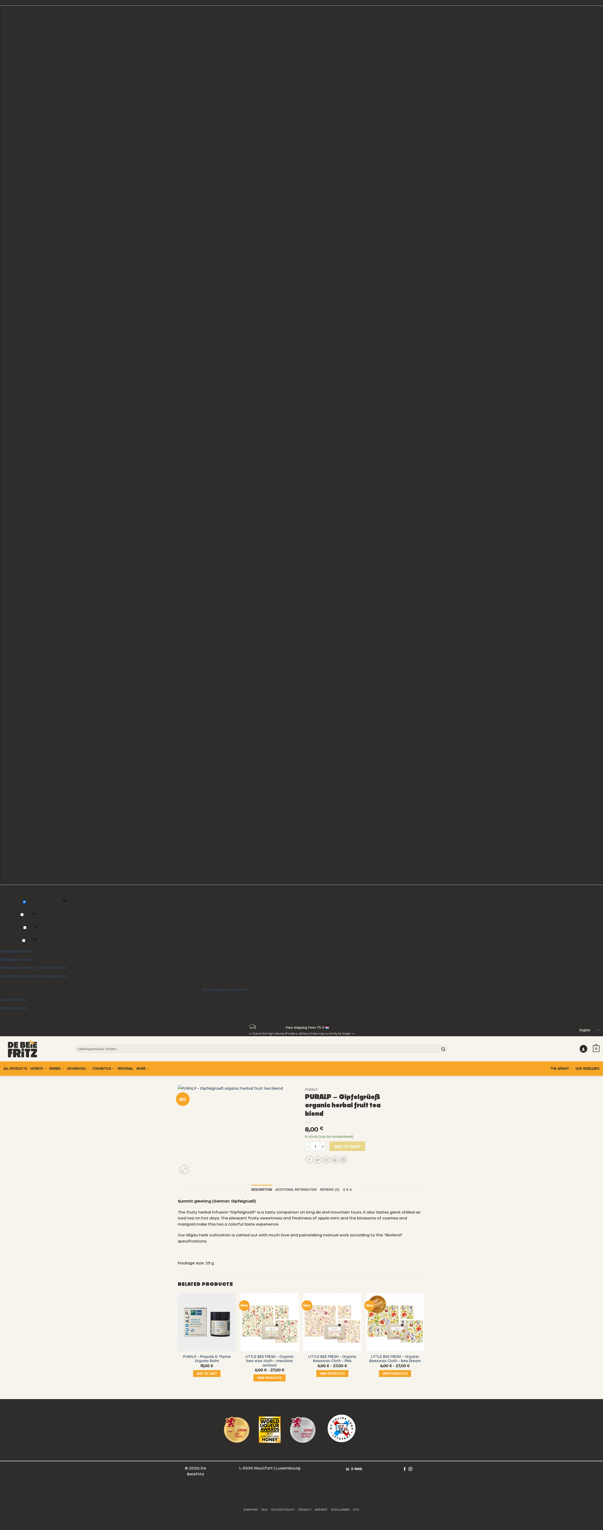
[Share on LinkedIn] (343, 1160)
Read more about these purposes (33, 976)
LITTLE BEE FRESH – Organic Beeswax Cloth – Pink (332, 1358)
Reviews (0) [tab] (330, 1189)
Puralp (311, 1089)
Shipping (251, 1509)
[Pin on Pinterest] (335, 1160)
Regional (125, 1068)
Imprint (321, 1509)
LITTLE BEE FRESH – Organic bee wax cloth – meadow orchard (269, 1360)
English (584, 1030)
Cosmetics (101, 1068)
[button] (301, 445)
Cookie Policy (13, 999)
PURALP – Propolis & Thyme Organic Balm (207, 1358)
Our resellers (587, 1068)
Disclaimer (340, 1509)
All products (15, 1068)
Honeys (36, 1068)
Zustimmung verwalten (30, 1521)
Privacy (305, 1509)
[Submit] (443, 1049)
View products (269, 1377)
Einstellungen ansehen (102, 988)
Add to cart (347, 1146)
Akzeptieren (17, 988)
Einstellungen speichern (167, 988)
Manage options (16, 951)
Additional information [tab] (296, 1189)
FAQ (264, 1509)
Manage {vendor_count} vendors (33, 967)
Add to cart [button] (207, 1373)
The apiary (559, 1068)
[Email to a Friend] (326, 1160)
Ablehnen (54, 988)
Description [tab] (261, 1189)
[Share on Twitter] (318, 1160)
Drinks (55, 1068)
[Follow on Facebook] (405, 1469)
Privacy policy (13, 1008)
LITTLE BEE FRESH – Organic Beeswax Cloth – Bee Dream (395, 1358)
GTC (356, 1509)
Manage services (17, 959)
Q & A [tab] (347, 1189)
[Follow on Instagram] (410, 1469)
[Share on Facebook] (309, 1160)
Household (76, 1068)
